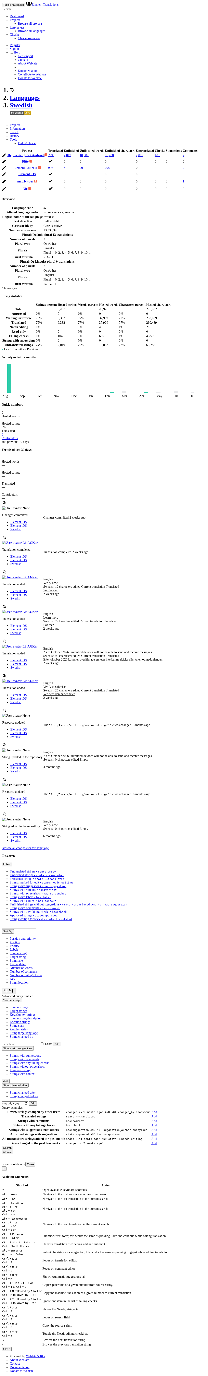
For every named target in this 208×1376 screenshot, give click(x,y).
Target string (18, 957)
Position (15, 942)
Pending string (19, 1029)
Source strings (19, 1007)
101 (157, 155)
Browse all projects (30, 23)
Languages (17, 27)
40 (81, 167)
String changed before (24, 1096)
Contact (23, 59)
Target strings (18, 1011)
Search (14, 132)
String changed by (21, 1036)
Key (12, 979)
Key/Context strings (22, 1014)
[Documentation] (3, 856)
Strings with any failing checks (29, 1063)
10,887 (84, 155)
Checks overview (29, 38)
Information (17, 128)
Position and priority (23, 938)
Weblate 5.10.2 (35, 1356)
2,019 (67, 155)
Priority (14, 946)
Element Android (25, 167)
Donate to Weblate (30, 78)
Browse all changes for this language (25, 848)
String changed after (23, 1092)
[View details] (4, 504)
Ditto (25, 161)
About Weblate (27, 63)
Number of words (21, 968)
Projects (15, 20)
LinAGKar (30, 542)
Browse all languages (31, 31)
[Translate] (4, 156)
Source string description (25, 1018)
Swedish (21, 105)
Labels (14, 949)
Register (15, 45)
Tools (13, 139)
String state (17, 1025)
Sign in (14, 48)
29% (51, 155)
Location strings (20, 1022)
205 (107, 167)
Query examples (12, 1107)
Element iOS (27, 174)
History (14, 136)
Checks (14, 34)
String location (19, 982)
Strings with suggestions (25, 1055)
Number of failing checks (26, 975)
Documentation (28, 70)
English (48, 579)
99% (51, 167)
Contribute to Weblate (32, 74)
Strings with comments (24, 1059)
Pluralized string (20, 1070)
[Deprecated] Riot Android (25, 155)
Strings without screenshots (27, 1066)
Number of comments (24, 971)
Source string (18, 953)
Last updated (18, 964)
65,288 (109, 155)
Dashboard (17, 16)
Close (30, 1164)
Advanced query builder (17, 996)
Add (57, 1044)
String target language (24, 1033)
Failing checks (27, 143)
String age (16, 960)
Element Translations (45, 4)
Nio (25, 188)
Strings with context (22, 1074)
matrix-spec (25, 181)
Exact (48, 1044)
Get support (25, 56)
